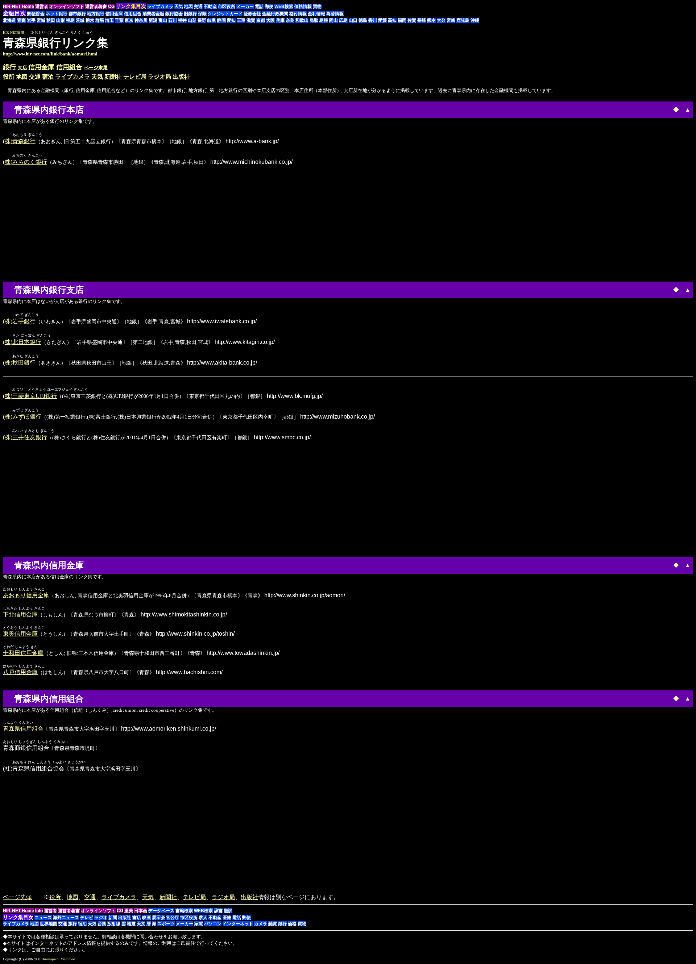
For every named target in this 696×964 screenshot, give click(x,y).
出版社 (181, 77)
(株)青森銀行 (19, 141)
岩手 (31, 20)
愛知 (231, 20)
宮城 (41, 20)
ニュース (43, 917)
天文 (141, 923)
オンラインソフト (66, 6)
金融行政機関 (275, 13)
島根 (323, 20)
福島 (70, 20)
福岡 (402, 20)
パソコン (212, 923)
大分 (441, 20)
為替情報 (335, 13)
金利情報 (316, 13)
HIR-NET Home (18, 6)
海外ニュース (66, 917)
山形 (60, 20)
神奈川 (141, 20)
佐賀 (411, 20)
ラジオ (100, 917)
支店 (22, 67)
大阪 (270, 20)
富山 (162, 20)
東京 (129, 20)
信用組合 (132, 13)
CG (111, 6)
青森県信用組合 (23, 729)
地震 (131, 923)
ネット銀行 (56, 13)
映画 (146, 917)
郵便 (269, 6)
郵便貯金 (36, 13)
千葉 (119, 20)
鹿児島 (462, 20)
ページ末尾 (96, 67)
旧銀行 (190, 13)
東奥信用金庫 (20, 634)
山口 (353, 20)
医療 (227, 917)
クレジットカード (225, 13)
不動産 (210, 6)
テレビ (86, 917)
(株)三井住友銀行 (25, 437)
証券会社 (252, 13)
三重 (241, 20)
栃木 (90, 20)
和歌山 (301, 20)
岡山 (333, 20)
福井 (182, 20)
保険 (202, 13)
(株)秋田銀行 (19, 363)
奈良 (290, 20)
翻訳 (228, 910)
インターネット (238, 923)
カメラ (260, 923)
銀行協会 (174, 13)
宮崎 (451, 20)
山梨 (192, 20)
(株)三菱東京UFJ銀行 (30, 396)
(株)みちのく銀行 (25, 162)
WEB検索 (283, 6)
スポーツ (166, 923)
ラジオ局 (159, 77)
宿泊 (48, 77)
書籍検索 (184, 910)
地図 (188, 6)
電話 (259, 6)
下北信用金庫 (20, 614)
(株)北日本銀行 (22, 342)
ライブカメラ (160, 6)
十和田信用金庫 (23, 653)
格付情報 (298, 13)
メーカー (245, 6)
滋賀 (250, 20)
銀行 (9, 67)
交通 (198, 6)
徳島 (363, 20)
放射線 (113, 923)
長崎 (421, 20)
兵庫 (280, 20)
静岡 (221, 20)
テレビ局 (134, 77)
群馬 (99, 20)
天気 (178, 6)
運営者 (41, 6)
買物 (317, 6)
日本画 (140, 910)
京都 (260, 20)
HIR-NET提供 (13, 32)
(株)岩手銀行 (19, 321)
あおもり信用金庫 (26, 595)
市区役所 (226, 6)
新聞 (112, 917)
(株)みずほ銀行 (22, 417)
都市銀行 (77, 13)
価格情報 (303, 6)
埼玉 (109, 20)
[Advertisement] (632, 46)
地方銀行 (95, 13)
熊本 (431, 20)
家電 (198, 923)
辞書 (218, 910)
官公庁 (172, 917)
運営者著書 (96, 6)
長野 (202, 20)
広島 (343, 20)
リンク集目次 (18, 917)
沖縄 (475, 20)
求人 (203, 917)
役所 (8, 77)
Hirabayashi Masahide (58, 959)
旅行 (72, 923)
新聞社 (113, 77)
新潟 (153, 20)
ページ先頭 (17, 897)
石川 (172, 20)
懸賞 (272, 923)
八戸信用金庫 (20, 672)
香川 (372, 20)
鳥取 (314, 20)
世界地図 (48, 923)
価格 (292, 923)
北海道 (9, 20)
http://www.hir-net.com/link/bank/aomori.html (50, 54)
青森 (21, 20)
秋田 (50, 20)
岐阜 (211, 20)
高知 (392, 20)
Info (39, 910)
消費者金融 (153, 13)
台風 (102, 923)
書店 (136, 917)
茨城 (80, 20)
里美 (128, 910)
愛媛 (382, 20)
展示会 (158, 917)
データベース (161, 910)
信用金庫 (114, 13)
